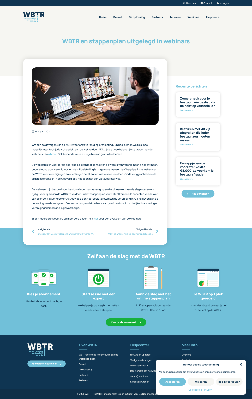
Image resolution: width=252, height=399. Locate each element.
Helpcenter (213, 17)
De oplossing (137, 17)
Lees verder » (186, 110)
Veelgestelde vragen (141, 360)
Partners (157, 17)
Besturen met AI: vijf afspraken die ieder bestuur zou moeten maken (195, 134)
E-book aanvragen (139, 381)
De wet (117, 17)
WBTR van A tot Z (139, 365)
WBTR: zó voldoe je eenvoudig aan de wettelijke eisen (98, 356)
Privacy (208, 389)
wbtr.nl (52, 154)
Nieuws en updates (140, 354)
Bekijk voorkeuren (229, 381)
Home (102, 17)
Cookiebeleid (195, 389)
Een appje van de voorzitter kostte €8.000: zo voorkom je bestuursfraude (197, 168)
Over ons (186, 354)
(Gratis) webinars (139, 376)
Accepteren (172, 381)
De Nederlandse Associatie (153, 393)
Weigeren (201, 381)
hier (96, 218)
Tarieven (175, 17)
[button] (241, 364)
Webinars (193, 17)
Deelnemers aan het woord (144, 370)
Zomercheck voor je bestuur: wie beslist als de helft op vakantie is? (197, 102)
